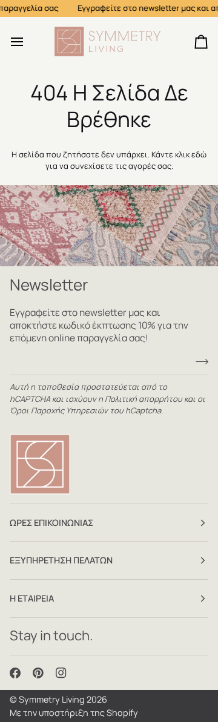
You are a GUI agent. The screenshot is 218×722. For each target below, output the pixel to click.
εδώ (198, 154)
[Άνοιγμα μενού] (28, 42)
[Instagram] (61, 673)
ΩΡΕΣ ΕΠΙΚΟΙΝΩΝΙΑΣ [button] (51, 522)
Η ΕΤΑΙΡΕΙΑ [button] (32, 598)
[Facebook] (15, 673)
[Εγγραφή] (198, 362)
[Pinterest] (38, 673)
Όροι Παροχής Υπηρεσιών (59, 410)
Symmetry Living (52, 699)
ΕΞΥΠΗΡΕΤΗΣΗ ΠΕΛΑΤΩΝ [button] (61, 560)
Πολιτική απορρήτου (143, 398)
